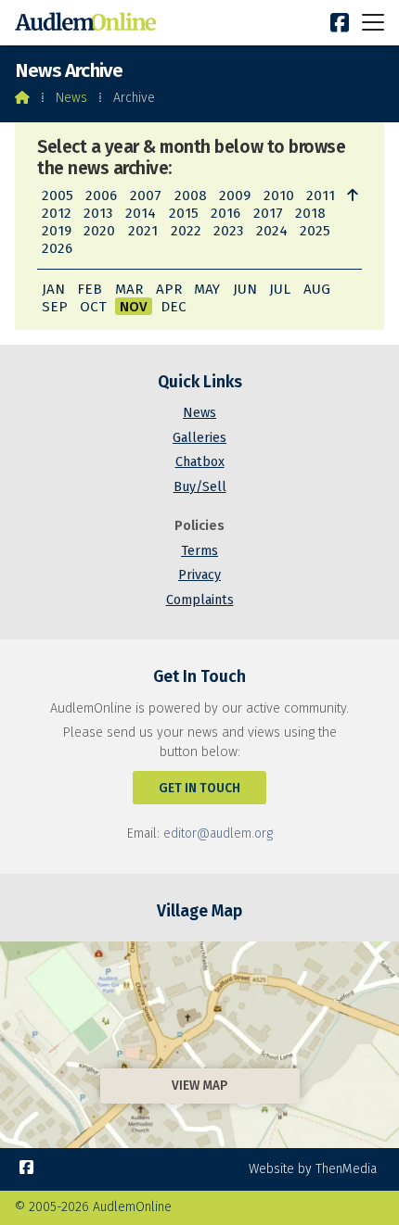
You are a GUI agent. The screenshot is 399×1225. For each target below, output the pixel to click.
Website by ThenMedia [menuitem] (313, 1169)
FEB (89, 289)
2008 (190, 195)
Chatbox (200, 462)
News (71, 98)
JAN (53, 289)
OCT (93, 306)
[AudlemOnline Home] (89, 22)
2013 (98, 213)
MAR (129, 289)
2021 (143, 230)
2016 (225, 213)
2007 (145, 195)
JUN (245, 289)
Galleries (199, 438)
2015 (184, 213)
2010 (279, 195)
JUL (279, 289)
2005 (57, 195)
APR (169, 289)
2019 (56, 230)
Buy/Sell (200, 487)
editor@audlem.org (218, 833)
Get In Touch (199, 788)
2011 (320, 195)
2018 (310, 213)
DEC (174, 306)
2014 (140, 213)
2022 (186, 230)
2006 (101, 195)
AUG (316, 289)
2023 (228, 230)
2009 (235, 195)
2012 (56, 213)
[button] (373, 22)
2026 (57, 248)
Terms (199, 551)
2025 (315, 230)
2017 (268, 213)
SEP (55, 306)
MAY (207, 289)
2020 (99, 230)
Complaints (200, 600)
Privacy (199, 575)
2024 (272, 230)
